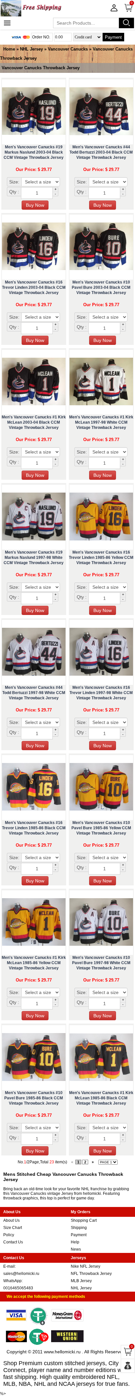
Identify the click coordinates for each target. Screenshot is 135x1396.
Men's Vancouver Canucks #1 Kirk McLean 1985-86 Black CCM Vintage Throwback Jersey (101, 1098)
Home (9, 49)
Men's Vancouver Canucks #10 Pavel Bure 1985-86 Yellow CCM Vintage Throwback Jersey (101, 827)
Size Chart (12, 1227)
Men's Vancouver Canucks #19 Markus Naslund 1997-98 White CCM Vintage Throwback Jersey (34, 557)
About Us (11, 1220)
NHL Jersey (31, 49)
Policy (8, 1235)
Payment (113, 37)
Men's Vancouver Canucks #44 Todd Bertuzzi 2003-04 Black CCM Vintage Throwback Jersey (101, 152)
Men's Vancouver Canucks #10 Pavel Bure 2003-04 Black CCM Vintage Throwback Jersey (101, 287)
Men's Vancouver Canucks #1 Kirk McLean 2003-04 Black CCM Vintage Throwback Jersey (34, 422)
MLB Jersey (81, 1281)
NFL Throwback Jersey (91, 1273)
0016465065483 (18, 1288)
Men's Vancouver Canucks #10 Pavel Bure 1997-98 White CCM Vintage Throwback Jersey (101, 962)
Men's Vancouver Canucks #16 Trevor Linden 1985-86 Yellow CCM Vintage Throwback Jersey (101, 557)
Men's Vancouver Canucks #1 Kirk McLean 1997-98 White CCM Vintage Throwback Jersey (101, 422)
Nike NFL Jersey (85, 1266)
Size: (14, 181)
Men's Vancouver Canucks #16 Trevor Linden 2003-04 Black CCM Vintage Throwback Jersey (34, 287)
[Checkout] (127, 1365)
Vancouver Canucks (68, 49)
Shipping (79, 1227)
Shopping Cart (84, 1220)
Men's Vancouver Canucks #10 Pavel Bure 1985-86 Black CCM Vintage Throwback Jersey (33, 1098)
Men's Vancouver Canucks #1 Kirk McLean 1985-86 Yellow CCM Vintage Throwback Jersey (34, 962)
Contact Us (13, 1242)
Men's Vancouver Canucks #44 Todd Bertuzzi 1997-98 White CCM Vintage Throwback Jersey (33, 692)
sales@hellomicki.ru (21, 1273)
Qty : (14, 191)
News (76, 1249)
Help (75, 1242)
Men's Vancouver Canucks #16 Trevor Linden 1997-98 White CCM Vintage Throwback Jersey (101, 692)
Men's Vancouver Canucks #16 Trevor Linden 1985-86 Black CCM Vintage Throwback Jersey (34, 827)
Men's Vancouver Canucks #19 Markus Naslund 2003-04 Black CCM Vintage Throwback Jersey (34, 152)
